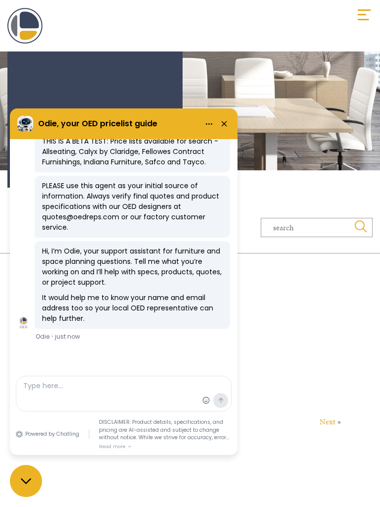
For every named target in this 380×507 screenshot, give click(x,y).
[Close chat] (26, 481)
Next (327, 421)
